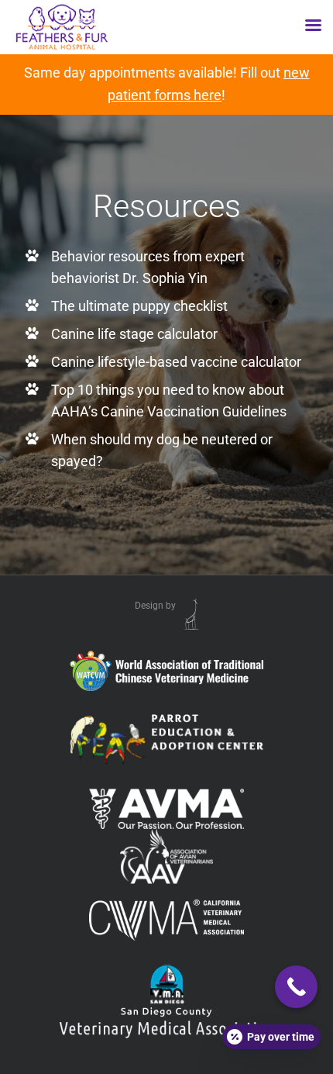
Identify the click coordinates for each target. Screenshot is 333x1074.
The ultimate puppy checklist (139, 306)
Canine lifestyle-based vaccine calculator (176, 362)
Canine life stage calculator (134, 334)
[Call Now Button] (296, 986)
